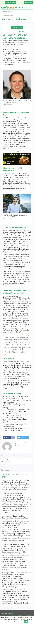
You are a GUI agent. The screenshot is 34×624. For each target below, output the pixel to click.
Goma (12, 613)
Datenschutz (21, 615)
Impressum (13, 615)
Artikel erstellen (10, 2)
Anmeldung (28, 2)
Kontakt (29, 615)
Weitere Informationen (15, 622)
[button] (9, 437)
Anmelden (5, 460)
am (15, 476)
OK (26, 622)
